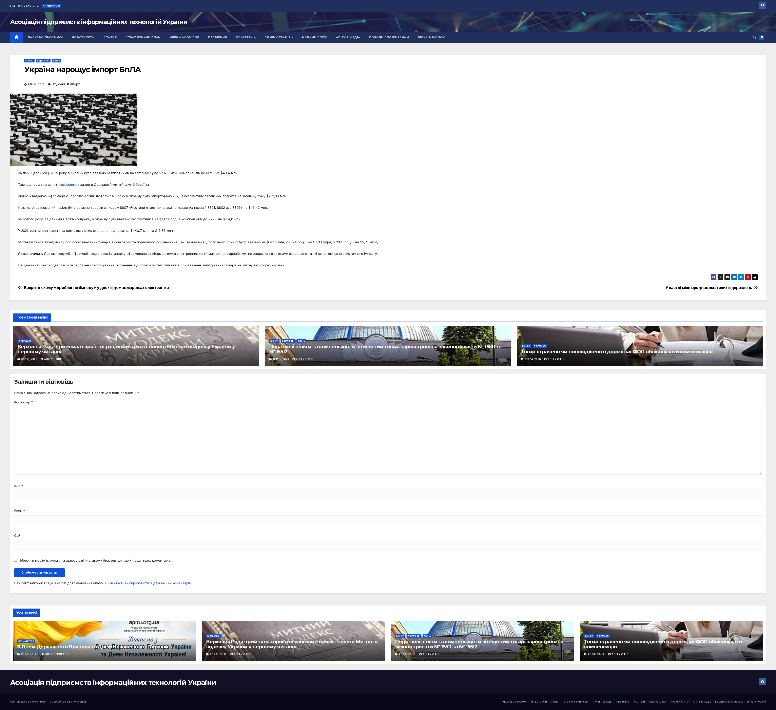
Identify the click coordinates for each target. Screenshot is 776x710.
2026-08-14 (596, 654)
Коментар (23, 402)
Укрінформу (67, 185)
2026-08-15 (407, 654)
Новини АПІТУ (314, 37)
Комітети (245, 37)
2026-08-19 (219, 654)
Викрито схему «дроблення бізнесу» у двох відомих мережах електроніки (96, 287)
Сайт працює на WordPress (28, 701)
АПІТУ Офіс (52, 359)
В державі (43, 60)
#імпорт (73, 84)
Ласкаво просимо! (45, 37)
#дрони (59, 84)
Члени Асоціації (184, 37)
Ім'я (18, 486)
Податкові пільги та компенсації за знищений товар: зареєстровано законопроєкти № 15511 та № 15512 (385, 349)
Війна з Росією (432, 37)
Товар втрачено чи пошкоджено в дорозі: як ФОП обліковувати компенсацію (617, 351)
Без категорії (26, 641)
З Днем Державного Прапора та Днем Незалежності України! (93, 647)
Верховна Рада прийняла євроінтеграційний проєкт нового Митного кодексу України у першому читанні (126, 349)
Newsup (61, 701)
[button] (754, 37)
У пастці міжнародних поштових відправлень (708, 287)
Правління (217, 37)
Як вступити (83, 37)
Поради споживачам (389, 37)
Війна (56, 60)
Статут (110, 37)
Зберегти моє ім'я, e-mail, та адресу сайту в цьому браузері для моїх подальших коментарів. (95, 560)
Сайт (18, 536)
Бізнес (29, 60)
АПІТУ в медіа (348, 37)
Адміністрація (277, 37)
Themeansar (79, 701)
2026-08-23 (30, 654)
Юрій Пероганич (58, 654)
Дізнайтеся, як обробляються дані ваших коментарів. (148, 583)
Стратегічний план (143, 37)
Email (19, 511)
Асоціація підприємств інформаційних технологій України (98, 22)
